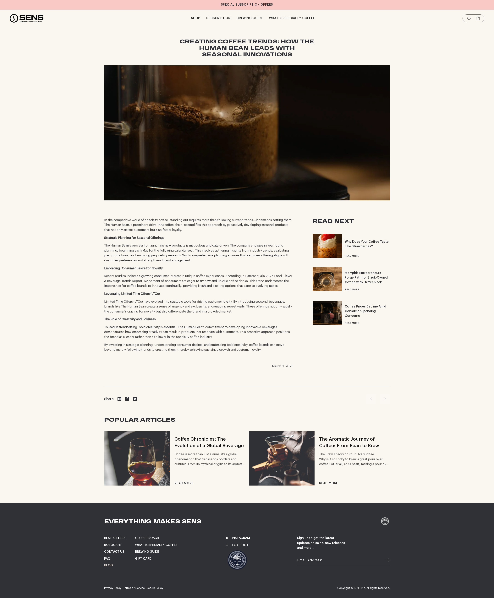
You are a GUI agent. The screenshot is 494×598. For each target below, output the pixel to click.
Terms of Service (134, 588)
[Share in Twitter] (135, 399)
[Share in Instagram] (119, 399)
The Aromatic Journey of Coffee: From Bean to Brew (349, 442)
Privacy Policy (112, 588)
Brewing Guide (147, 551)
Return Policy (155, 588)
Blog (108, 565)
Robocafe (112, 544)
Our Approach (147, 538)
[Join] (385, 560)
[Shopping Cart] (478, 18)
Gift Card (143, 558)
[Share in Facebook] (127, 399)
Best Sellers (114, 538)
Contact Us (114, 551)
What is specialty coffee (156, 544)
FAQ (107, 558)
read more (352, 256)
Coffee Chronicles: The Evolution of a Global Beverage (209, 442)
